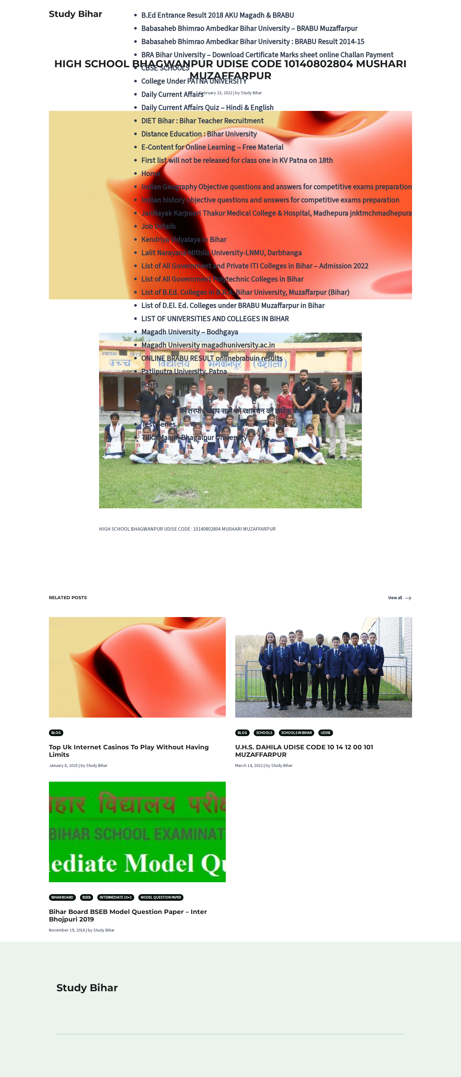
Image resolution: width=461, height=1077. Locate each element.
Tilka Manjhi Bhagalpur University (194, 437)
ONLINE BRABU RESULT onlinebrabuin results (212, 358)
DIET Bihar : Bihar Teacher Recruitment (202, 120)
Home (150, 173)
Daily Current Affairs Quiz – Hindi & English (207, 107)
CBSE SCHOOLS (165, 68)
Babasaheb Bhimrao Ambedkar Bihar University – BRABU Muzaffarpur (249, 28)
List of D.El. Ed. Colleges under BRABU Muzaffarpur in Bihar (233, 305)
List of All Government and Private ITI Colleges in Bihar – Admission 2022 (254, 265)
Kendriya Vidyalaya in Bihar (183, 239)
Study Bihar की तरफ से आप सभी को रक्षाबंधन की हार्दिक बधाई (223, 411)
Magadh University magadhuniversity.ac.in (208, 345)
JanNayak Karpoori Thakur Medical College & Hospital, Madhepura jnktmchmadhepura (276, 213)
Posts (149, 384)
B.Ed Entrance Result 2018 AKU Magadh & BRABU (217, 15)
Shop (149, 397)
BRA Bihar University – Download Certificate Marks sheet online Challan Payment (267, 54)
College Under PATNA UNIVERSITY (194, 81)
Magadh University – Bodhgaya (189, 331)
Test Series (158, 424)
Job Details (158, 226)
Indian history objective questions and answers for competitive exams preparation (270, 199)
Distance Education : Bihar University (199, 133)
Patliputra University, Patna (184, 371)
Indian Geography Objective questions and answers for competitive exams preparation (276, 186)
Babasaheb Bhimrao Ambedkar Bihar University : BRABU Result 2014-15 (252, 41)
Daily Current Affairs (172, 94)
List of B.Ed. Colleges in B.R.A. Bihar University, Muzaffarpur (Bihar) (245, 292)
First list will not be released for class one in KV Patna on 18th (237, 160)
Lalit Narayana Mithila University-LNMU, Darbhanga (221, 252)
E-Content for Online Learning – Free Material (212, 147)
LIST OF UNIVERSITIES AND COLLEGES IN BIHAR (215, 318)
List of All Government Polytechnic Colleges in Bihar (222, 279)
